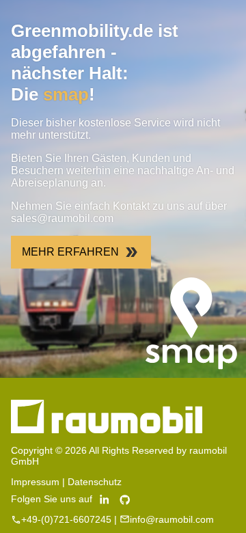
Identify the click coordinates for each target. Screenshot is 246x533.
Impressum (35, 481)
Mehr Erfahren (70, 252)
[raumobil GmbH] (106, 429)
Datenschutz (95, 481)
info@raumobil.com (172, 519)
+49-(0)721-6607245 (66, 519)
